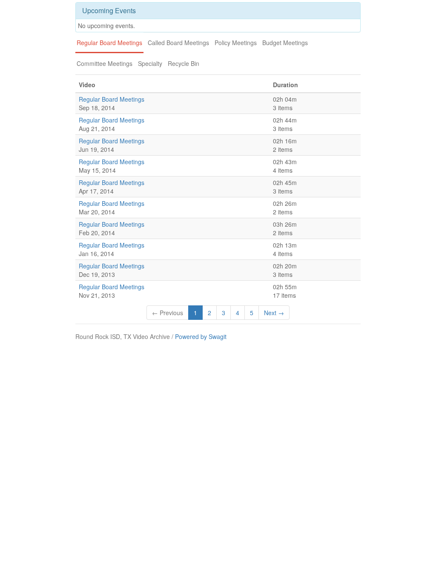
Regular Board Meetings (109, 42)
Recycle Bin (183, 63)
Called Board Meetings (178, 42)
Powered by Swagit (201, 336)
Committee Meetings (104, 63)
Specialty (150, 63)
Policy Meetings (236, 42)
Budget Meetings (285, 42)
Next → (274, 312)
